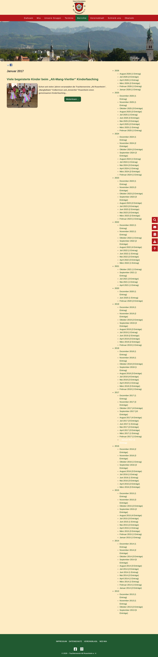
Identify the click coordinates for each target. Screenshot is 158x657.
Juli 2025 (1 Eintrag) (129, 115)
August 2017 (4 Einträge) (131, 418)
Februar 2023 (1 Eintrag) (131, 219)
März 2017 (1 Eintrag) (129, 433)
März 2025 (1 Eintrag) (129, 127)
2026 (117, 71)
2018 (117, 348)
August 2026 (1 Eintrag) (130, 74)
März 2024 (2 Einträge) (130, 171)
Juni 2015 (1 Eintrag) (129, 522)
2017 (117, 392)
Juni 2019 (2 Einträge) (129, 336)
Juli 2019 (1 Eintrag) (129, 332)
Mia (39, 18)
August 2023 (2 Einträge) (131, 203)
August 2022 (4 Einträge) (131, 247)
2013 (117, 591)
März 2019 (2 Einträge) (130, 342)
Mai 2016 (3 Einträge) (129, 481)
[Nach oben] (155, 248)
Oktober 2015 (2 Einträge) (131, 506)
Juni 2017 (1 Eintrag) (129, 424)
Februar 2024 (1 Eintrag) (131, 175)
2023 (117, 178)
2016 (117, 446)
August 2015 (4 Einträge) (131, 515)
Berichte (82, 18)
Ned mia (103, 641)
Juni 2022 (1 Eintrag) (129, 254)
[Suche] (155, 220)
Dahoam (28, 18)
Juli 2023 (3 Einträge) (129, 206)
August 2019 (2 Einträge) (131, 329)
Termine (69, 18)
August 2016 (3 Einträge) (131, 471)
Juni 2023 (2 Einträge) (129, 209)
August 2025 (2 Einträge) (131, 112)
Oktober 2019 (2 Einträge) (131, 320)
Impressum (61, 641)
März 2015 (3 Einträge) (130, 531)
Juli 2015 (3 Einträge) (129, 518)
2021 (117, 266)
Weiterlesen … (73, 100)
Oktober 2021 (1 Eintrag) (131, 269)
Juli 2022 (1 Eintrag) (129, 250)
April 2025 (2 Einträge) (130, 124)
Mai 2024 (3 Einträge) (129, 165)
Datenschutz (75, 641)
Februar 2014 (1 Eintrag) (131, 585)
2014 (117, 541)
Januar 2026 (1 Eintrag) (130, 90)
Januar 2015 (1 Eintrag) (130, 537)
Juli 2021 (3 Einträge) (129, 279)
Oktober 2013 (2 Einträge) (131, 607)
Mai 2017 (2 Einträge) (129, 427)
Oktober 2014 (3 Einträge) (131, 556)
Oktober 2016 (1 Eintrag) (131, 462)
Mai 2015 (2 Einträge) (129, 525)
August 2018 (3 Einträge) (131, 373)
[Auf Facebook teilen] (11, 65)
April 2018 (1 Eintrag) (129, 383)
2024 (117, 134)
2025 (117, 93)
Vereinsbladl (97, 18)
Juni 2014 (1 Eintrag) (129, 572)
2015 (117, 490)
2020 (117, 288)
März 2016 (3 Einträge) (130, 487)
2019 (117, 304)
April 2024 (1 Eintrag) (129, 168)
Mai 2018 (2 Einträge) (129, 380)
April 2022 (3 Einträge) (130, 260)
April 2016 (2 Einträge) (130, 484)
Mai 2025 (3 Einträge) (129, 121)
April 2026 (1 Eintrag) (129, 80)
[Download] (155, 241)
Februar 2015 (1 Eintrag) (131, 534)
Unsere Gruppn (52, 18)
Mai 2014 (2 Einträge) (129, 575)
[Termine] (155, 234)
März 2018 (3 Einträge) (130, 386)
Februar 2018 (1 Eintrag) (131, 389)
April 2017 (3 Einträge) (130, 430)
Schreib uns (114, 18)
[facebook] (76, 649)
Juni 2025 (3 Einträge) (129, 118)
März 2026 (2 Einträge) (130, 83)
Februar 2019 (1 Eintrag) (131, 345)
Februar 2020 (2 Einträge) (131, 301)
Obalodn (129, 18)
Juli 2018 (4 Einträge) (129, 377)
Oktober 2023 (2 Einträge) (131, 194)
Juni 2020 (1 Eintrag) (129, 298)
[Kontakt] (155, 227)
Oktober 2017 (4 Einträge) (131, 408)
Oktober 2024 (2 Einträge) (131, 149)
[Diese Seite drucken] (8, 65)
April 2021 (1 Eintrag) (129, 285)
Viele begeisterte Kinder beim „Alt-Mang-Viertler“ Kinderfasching (52, 79)
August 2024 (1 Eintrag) (130, 159)
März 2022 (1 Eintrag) (129, 263)
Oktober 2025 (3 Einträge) (131, 108)
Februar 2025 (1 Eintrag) (131, 130)
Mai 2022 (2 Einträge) (129, 257)
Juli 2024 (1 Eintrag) (129, 162)
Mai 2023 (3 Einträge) (129, 213)
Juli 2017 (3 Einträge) (129, 421)
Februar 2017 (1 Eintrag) (131, 436)
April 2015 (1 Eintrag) (129, 528)
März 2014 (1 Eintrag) (129, 582)
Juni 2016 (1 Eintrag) (129, 478)
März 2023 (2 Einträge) (130, 216)
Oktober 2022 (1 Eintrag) (131, 238)
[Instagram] (82, 649)
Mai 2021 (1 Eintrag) (129, 282)
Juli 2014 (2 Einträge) (129, 569)
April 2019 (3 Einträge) (130, 339)
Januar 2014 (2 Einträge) (131, 588)
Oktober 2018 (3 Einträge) (131, 364)
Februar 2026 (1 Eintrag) (131, 86)
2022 (117, 222)
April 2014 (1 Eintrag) (129, 578)
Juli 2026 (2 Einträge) (129, 77)
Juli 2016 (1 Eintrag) (129, 474)
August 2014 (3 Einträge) (131, 566)
